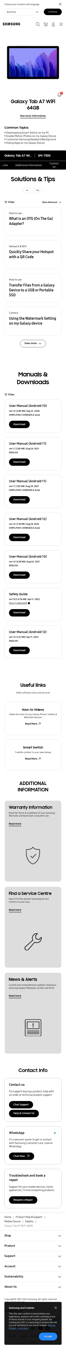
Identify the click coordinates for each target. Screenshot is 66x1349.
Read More (31, 723)
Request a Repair (23, 1199)
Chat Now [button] (19, 1156)
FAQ (37, 190)
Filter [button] (11, 202)
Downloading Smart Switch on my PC (27, 132)
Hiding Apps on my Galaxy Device (25, 142)
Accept (48, 1336)
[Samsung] (10, 24)
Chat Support (21, 1104)
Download (19, 424)
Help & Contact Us (23, 1113)
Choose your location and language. (22, 4)
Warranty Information (33, 115)
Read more (15, 823)
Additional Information (28, 165)
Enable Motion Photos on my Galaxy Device (31, 136)
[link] (59, 94)
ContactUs (54, 165)
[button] (33, 221)
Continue (52, 11)
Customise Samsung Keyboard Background (31, 139)
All (27, 190)
